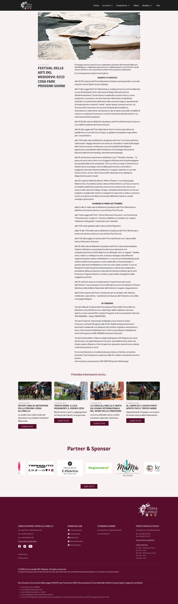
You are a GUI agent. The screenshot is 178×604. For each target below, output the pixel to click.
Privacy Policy (23, 558)
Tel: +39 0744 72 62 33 (25, 534)
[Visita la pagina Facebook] (19, 546)
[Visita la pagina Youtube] (30, 546)
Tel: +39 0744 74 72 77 (143, 536)
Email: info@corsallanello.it (27, 541)
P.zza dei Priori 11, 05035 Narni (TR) (30, 530)
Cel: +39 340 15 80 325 (26, 537)
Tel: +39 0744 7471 (103, 534)
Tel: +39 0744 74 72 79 (143, 534)
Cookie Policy (23, 554)
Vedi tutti (89, 486)
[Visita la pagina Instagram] (24, 546)
